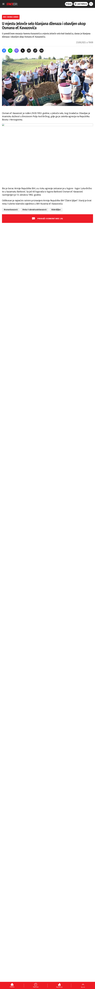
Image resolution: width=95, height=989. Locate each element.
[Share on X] (23, 51)
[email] (29, 50)
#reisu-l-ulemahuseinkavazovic (35, 209)
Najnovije (35, 987)
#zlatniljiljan (56, 209)
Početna (12, 987)
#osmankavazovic (11, 209)
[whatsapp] (10, 50)
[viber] (16, 50)
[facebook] (4, 51)
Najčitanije (59, 987)
